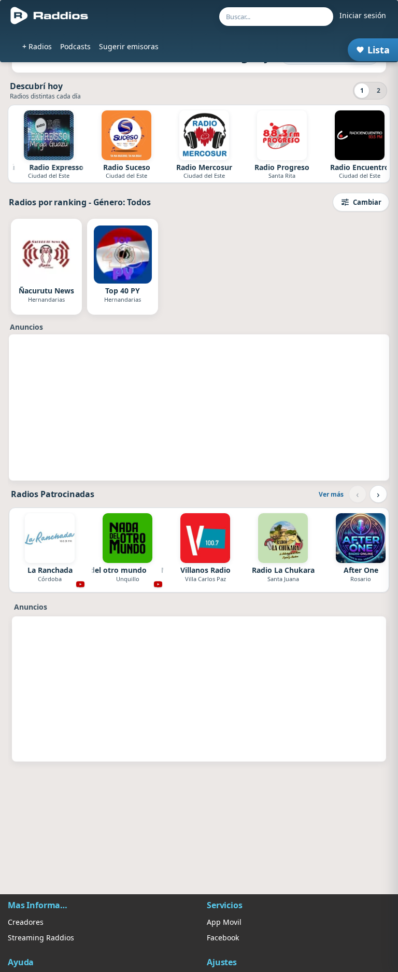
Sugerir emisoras (129, 46)
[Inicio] (49, 15)
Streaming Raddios (41, 937)
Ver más (331, 494)
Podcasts (75, 46)
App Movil (224, 922)
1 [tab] (362, 90)
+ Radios (37, 46)
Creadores (26, 922)
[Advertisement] (199, 407)
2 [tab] (378, 90)
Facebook (223, 937)
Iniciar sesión (362, 15)
